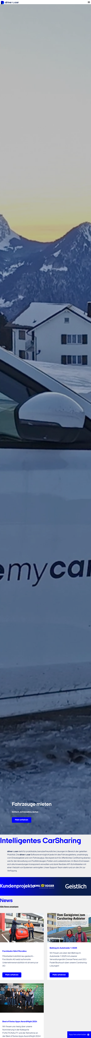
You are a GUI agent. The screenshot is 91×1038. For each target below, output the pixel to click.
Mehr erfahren (21, 820)
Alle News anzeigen (9, 907)
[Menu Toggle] (89, 2)
